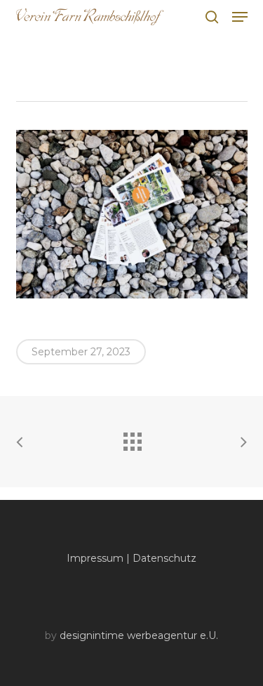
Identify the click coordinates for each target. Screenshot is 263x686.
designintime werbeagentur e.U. (139, 635)
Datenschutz (164, 558)
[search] (211, 16)
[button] (240, 17)
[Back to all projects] (132, 438)
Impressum (95, 558)
